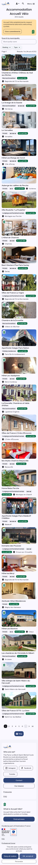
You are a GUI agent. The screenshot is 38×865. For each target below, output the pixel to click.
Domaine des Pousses (11, 546)
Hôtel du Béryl (8, 573)
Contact (19, 780)
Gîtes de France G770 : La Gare (15, 710)
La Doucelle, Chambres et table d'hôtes (15, 404)
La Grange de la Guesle (12, 102)
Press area (7, 792)
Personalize (19, 861)
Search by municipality (11, 38)
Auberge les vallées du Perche (15, 185)
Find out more (19, 819)
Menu (29, 4)
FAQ (5, 796)
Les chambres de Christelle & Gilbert (18, 653)
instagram (12, 768)
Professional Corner (8, 843)
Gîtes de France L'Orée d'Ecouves (16, 433)
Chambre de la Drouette (12, 320)
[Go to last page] (32, 726)
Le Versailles (7, 130)
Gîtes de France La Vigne (13, 293)
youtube (12, 774)
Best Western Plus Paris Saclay (15, 265)
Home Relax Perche (10, 488)
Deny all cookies (10, 856)
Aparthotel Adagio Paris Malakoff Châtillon (16, 517)
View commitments (12, 31)
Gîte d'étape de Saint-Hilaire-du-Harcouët (16, 682)
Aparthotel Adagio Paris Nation (15, 348)
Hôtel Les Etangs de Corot (13, 158)
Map (20, 734)
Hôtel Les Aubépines (11, 375)
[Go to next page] (29, 726)
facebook (27, 768)
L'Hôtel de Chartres (10, 237)
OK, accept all (28, 856)
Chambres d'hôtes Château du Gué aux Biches (17, 74)
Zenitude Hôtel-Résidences (14, 601)
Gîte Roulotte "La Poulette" (13, 210)
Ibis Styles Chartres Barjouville (15, 461)
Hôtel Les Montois (10, 628)
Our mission (19, 786)
